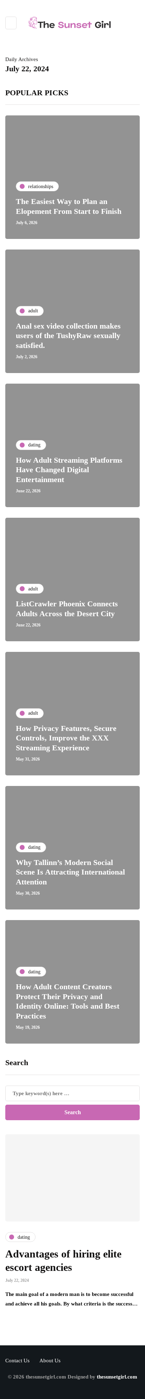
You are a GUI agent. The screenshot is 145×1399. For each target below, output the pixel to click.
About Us (50, 1360)
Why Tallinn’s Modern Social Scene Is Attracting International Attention (70, 872)
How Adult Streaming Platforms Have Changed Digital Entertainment (69, 470)
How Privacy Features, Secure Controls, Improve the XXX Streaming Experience (66, 738)
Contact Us (17, 1360)
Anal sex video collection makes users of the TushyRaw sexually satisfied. (68, 336)
